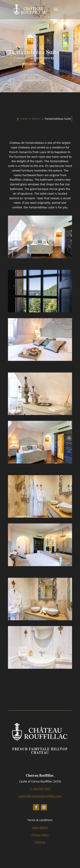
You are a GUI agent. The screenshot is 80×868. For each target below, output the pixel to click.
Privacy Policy (40, 835)
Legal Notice (40, 827)
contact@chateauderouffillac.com (40, 796)
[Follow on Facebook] (36, 807)
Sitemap (40, 842)
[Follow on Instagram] (44, 807)
